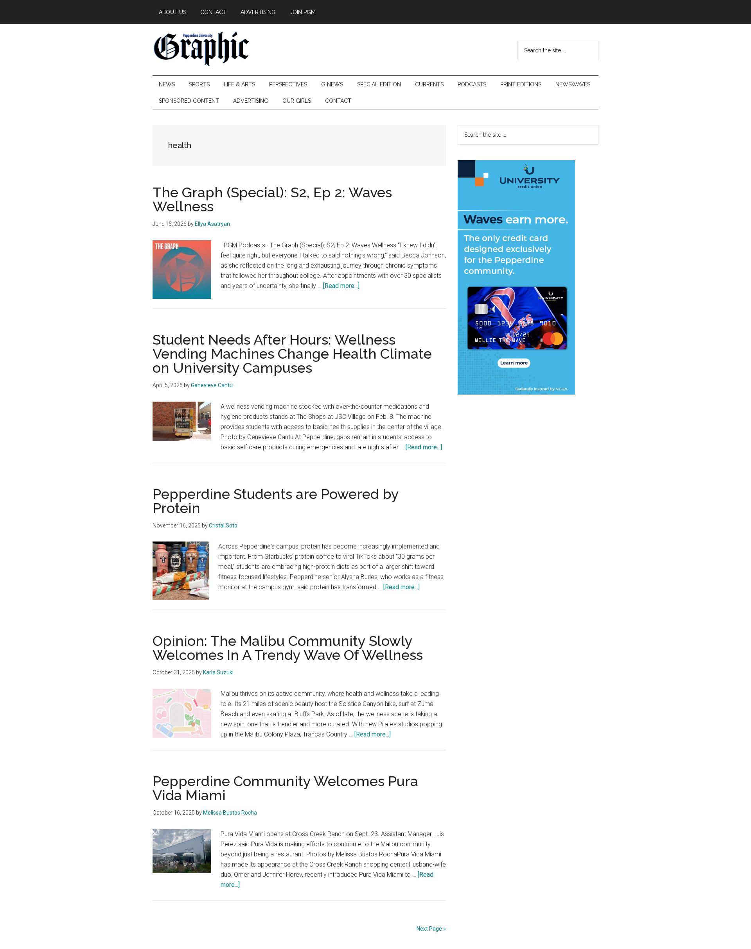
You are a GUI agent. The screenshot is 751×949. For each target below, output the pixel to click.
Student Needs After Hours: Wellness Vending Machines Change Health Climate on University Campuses (292, 353)
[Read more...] (341, 286)
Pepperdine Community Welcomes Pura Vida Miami (285, 788)
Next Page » (431, 929)
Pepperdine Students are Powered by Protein (276, 501)
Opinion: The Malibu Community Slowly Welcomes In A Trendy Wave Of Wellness (288, 648)
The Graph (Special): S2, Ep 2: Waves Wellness (272, 199)
